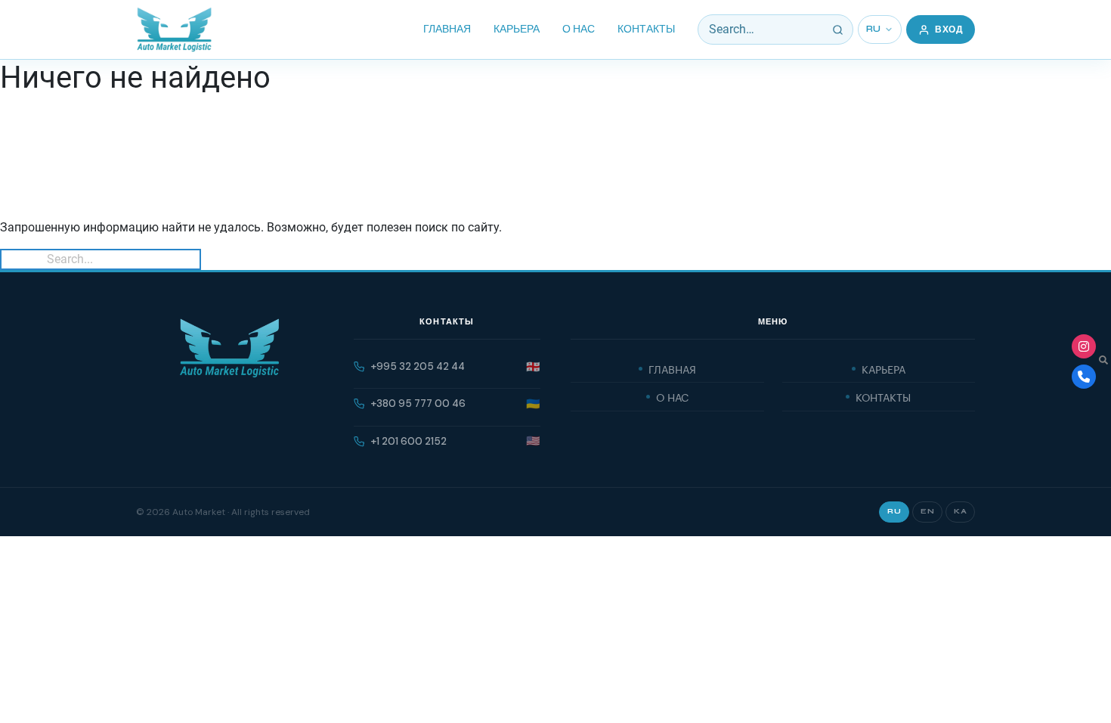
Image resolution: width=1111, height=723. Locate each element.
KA (960, 511)
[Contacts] (1084, 377)
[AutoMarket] (174, 29)
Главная (447, 29)
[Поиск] (838, 29)
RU (873, 29)
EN (927, 511)
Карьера (517, 29)
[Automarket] (1084, 346)
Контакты (646, 29)
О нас (578, 29)
